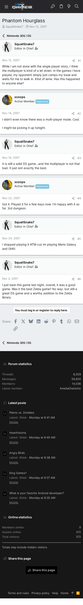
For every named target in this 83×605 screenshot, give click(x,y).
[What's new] (69, 6)
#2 (79, 113)
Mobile (13, 422)
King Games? (18, 473)
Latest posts (17, 403)
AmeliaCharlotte (70, 388)
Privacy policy (40, 593)
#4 (79, 198)
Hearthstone (17, 432)
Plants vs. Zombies (21, 412)
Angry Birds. (17, 452)
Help (55, 593)
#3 (79, 158)
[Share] (73, 61)
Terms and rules (18, 593)
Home (65, 593)
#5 (79, 238)
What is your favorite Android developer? (36, 493)
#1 (79, 60)
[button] (6, 6)
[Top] (72, 593)
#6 (79, 279)
